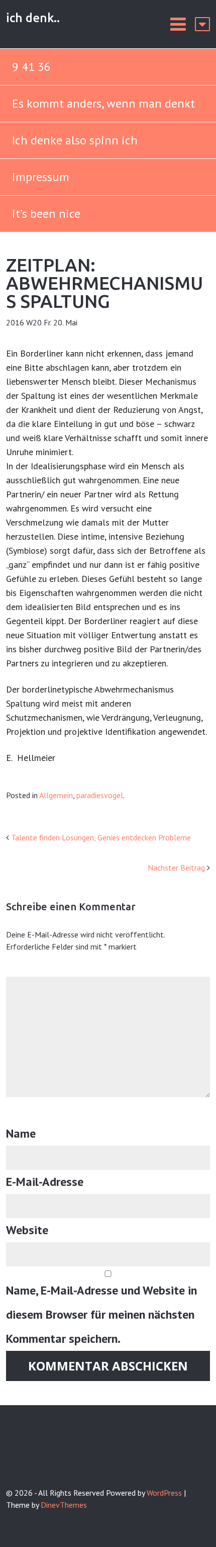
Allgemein (56, 795)
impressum (40, 177)
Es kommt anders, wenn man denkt (105, 103)
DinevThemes (64, 1505)
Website (27, 1230)
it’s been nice (46, 213)
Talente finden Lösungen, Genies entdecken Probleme (101, 837)
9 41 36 (31, 66)
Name (21, 1133)
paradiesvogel (99, 795)
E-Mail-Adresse (44, 1181)
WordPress (164, 1493)
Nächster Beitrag (176, 868)
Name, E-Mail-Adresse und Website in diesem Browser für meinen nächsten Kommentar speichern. (101, 1314)
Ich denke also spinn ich (75, 140)
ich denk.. (33, 18)
